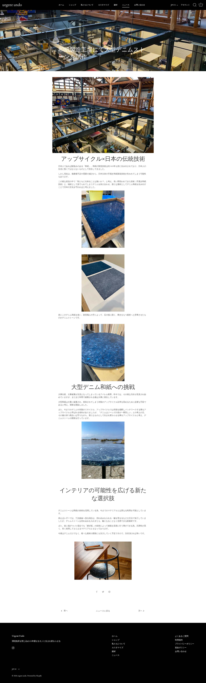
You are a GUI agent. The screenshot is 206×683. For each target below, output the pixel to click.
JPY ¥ (173, 5)
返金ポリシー (180, 647)
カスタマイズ (103, 5)
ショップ (72, 5)
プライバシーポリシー (184, 643)
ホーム (61, 5)
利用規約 (179, 640)
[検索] (194, 5)
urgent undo (12, 4)
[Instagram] (13, 647)
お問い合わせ (139, 5)
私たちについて (87, 5)
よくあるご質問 (181, 636)
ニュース (125, 5)
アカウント (185, 5)
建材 (115, 5)
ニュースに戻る (103, 611)
